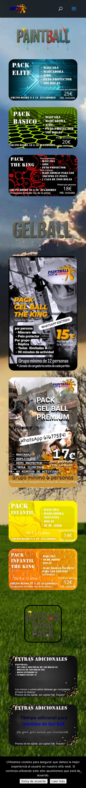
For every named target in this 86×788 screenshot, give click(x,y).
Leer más (58, 781)
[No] (80, 772)
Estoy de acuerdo (33, 781)
